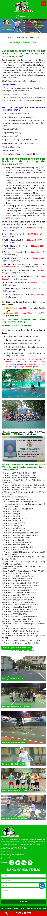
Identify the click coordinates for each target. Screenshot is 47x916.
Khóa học (19, 37)
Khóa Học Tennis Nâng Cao (14, 742)
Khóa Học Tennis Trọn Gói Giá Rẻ (16, 706)
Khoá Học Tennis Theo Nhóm (14, 791)
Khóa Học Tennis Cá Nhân (13, 764)
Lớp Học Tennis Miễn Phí (12, 679)
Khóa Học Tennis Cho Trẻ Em (14, 818)
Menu (43, 3)
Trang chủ (11, 37)
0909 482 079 (26, 648)
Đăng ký (23, 902)
